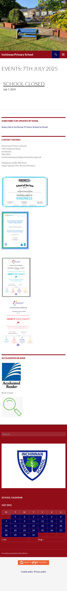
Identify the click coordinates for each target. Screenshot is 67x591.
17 (33, 525)
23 (24, 530)
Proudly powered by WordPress (15, 553)
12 (51, 521)
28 (6, 535)
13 (61, 521)
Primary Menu (63, 54)
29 (15, 535)
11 (42, 521)
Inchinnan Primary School (17, 54)
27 (61, 530)
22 (15, 530)
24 (33, 530)
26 (51, 530)
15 (15, 525)
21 (6, 530)
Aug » (40, 539)
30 (24, 535)
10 (33, 521)
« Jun (4, 539)
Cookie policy (27, 571)
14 (6, 525)
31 (33, 535)
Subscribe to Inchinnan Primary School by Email (25, 127)
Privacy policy (40, 571)
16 (24, 525)
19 (51, 525)
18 (42, 525)
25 (42, 530)
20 (61, 525)
